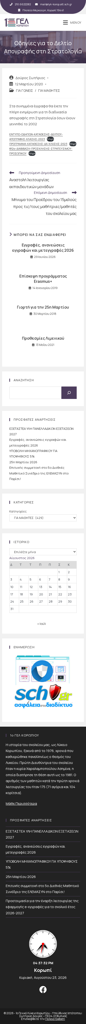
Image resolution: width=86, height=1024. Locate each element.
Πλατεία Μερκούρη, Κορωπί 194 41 (43, 10)
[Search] (69, 393)
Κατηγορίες (18, 511)
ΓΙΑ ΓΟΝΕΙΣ (24, 90)
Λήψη (50, 139)
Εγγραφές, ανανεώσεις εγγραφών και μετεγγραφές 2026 (43, 247)
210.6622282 (23, 4)
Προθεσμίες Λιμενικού (43, 338)
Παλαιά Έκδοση (55, 1019)
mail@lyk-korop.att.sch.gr (56, 4)
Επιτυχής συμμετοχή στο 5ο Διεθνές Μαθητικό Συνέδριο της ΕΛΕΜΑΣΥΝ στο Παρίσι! (39, 473)
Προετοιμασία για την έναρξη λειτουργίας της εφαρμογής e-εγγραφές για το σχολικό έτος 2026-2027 (42, 907)
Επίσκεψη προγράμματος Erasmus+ (43, 278)
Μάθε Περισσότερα (21, 803)
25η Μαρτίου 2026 (23, 462)
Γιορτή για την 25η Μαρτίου (43, 307)
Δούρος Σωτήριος (30, 78)
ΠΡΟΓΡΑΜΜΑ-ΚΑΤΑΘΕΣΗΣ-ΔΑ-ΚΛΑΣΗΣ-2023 (38, 144)
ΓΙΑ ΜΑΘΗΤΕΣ (49, 90)
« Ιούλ (41, 623)
